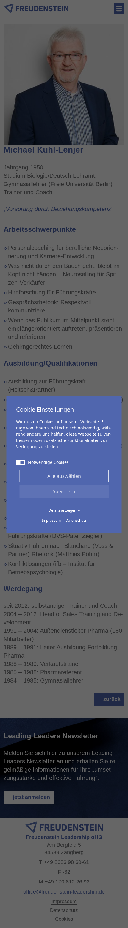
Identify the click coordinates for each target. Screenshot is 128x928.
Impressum (51, 520)
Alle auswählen (64, 476)
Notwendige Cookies (48, 462)
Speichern (64, 491)
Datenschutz (75, 520)
